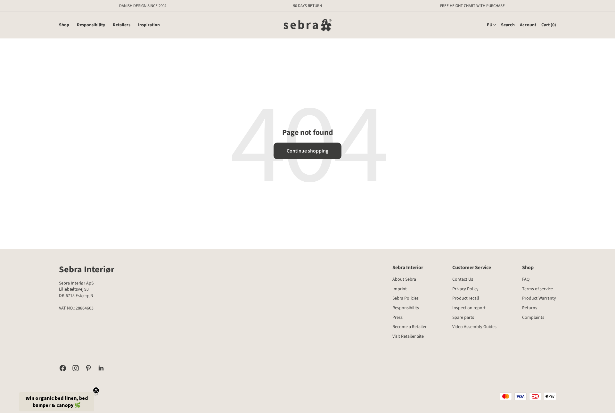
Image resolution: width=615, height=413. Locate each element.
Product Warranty (539, 298)
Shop (64, 25)
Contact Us (462, 279)
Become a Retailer (409, 327)
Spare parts (463, 317)
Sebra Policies (405, 298)
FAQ (525, 279)
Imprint (399, 289)
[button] (56, 401)
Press (397, 317)
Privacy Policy (465, 289)
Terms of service (537, 289)
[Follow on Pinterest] (88, 368)
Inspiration (149, 25)
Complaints (533, 317)
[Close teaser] (96, 390)
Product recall (465, 298)
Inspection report (469, 308)
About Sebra (404, 279)
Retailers (121, 25)
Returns (529, 308)
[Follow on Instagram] (75, 368)
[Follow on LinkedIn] (101, 368)
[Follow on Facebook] (63, 368)
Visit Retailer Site (408, 336)
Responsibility (91, 25)
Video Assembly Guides (474, 327)
